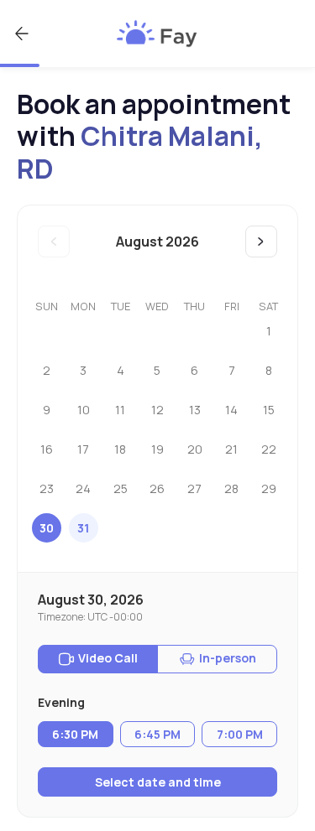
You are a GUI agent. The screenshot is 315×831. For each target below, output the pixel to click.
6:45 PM (157, 734)
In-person (227, 658)
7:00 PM (240, 734)
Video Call (108, 658)
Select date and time (158, 782)
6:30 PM (75, 734)
